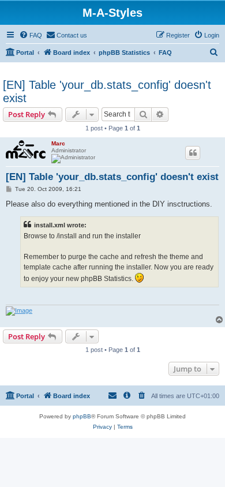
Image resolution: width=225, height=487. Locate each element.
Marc (58, 143)
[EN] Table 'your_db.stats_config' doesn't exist (107, 91)
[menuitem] (30, 35)
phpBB (82, 416)
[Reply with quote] (192, 153)
